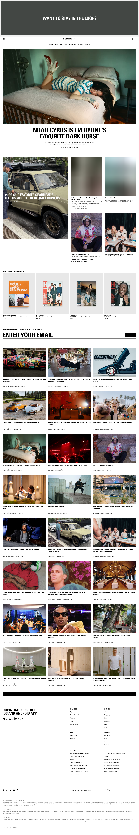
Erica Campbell (98, 470)
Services (106, 742)
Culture (80, 44)
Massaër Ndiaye (98, 642)
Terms (89, 790)
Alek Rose (6, 685)
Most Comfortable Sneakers (78, 765)
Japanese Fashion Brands (112, 759)
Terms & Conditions (76, 715)
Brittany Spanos (53, 513)
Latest (51, 44)
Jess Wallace (7, 642)
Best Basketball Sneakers (111, 762)
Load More (69, 694)
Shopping (58, 44)
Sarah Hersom (52, 429)
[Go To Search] (132, 39)
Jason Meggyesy (98, 513)
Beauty (87, 44)
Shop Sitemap (74, 775)
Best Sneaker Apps (76, 762)
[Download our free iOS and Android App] (8, 718)
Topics (72, 759)
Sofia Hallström (98, 599)
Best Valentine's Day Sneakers (79, 771)
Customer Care (74, 724)
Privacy (77, 790)
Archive (72, 738)
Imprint (72, 790)
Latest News (107, 712)
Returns (72, 718)
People (106, 756)
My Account (73, 712)
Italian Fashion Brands (110, 771)
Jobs (105, 738)
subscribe (130, 335)
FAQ (71, 721)
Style (65, 44)
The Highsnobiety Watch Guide (79, 753)
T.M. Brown (51, 556)
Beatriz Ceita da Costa (10, 386)
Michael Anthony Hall (100, 386)
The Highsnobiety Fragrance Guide (114, 753)
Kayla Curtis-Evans (9, 513)
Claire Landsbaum (99, 429)
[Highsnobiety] (69, 39)
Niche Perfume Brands (77, 756)
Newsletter (73, 735)
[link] (69, 99)
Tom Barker (51, 642)
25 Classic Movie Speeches (112, 765)
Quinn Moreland (72, 148)
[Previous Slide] (4, 293)
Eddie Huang (97, 685)
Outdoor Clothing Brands (77, 768)
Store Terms (84, 790)
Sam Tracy (51, 470)
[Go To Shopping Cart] (135, 39)
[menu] (4, 39)
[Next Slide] (134, 293)
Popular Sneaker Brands (111, 768)
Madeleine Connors (54, 386)
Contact (106, 745)
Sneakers (72, 44)
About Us (107, 735)
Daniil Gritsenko (8, 429)
